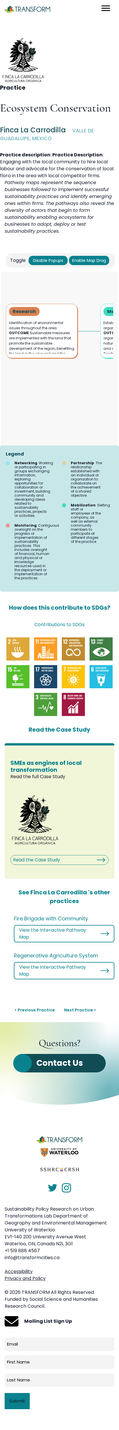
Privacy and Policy (25, 1278)
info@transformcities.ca (32, 1257)
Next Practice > (80, 1010)
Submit (17, 1401)
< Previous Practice (34, 1010)
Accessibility (19, 1271)
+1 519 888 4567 (22, 1250)
